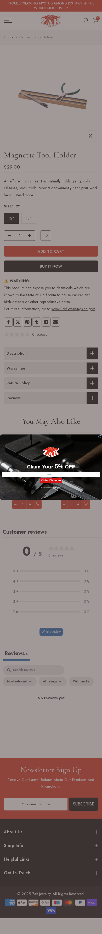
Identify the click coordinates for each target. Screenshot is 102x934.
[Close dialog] (100, 436)
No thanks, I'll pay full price (51, 487)
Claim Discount (51, 480)
